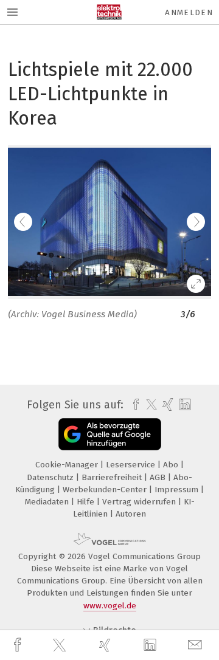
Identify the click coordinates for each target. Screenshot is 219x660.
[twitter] (61, 645)
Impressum (178, 489)
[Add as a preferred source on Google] (109, 434)
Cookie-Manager (67, 464)
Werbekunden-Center (106, 489)
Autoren (131, 514)
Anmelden (189, 12)
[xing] (106, 645)
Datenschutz (51, 477)
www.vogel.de (109, 605)
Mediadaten (48, 502)
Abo (172, 464)
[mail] (196, 645)
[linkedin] (151, 645)
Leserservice (132, 464)
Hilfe (87, 502)
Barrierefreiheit (113, 477)
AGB (159, 477)
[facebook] (19, 645)
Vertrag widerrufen (140, 502)
